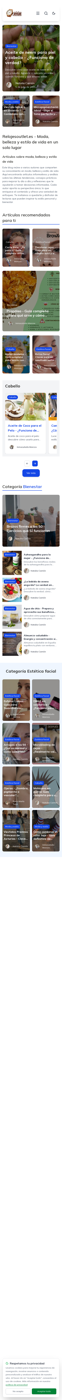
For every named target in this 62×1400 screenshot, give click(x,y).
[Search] (46, 13)
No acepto (18, 1391)
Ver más (31, 473)
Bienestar (11, 46)
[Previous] (27, 463)
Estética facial (42, 101)
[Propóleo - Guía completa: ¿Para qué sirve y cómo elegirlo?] (30, 301)
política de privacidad (17, 1384)
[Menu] (37, 13)
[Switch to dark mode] (54, 13)
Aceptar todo (44, 1391)
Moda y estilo (12, 101)
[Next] (35, 463)
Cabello (10, 242)
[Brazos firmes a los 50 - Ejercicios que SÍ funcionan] (30, 521)
